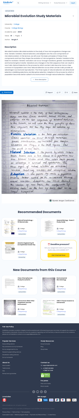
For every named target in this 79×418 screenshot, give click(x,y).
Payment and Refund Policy (38, 414)
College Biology (17, 28)
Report (50, 92)
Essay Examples (45, 344)
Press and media (46, 383)
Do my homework (7, 357)
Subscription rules (7, 414)
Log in (73, 3)
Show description (40, 80)
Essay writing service (8, 344)
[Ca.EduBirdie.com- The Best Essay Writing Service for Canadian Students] (4, 401)
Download (8, 92)
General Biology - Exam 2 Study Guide (65, 221)
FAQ (3, 371)
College (16, 24)
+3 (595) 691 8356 (48, 368)
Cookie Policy (52, 414)
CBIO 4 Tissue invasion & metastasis (65, 301)
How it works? (6, 365)
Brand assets (45, 386)
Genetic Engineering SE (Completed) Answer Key (26, 244)
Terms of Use (16, 412)
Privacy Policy (6, 412)
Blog (42, 346)
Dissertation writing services (10, 354)
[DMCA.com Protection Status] (59, 375)
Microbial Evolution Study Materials (33, 16)
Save (75, 92)
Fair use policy (25, 412)
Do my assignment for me (10, 349)
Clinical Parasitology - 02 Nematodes (26, 221)
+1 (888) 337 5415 (48, 370)
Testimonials (6, 368)
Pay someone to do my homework (12, 346)
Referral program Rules (21, 414)
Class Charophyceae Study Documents (25, 279)
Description (10, 47)
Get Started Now (58, 255)
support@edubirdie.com (33, 334)
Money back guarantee (9, 373)
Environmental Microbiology (62, 279)
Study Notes (44, 349)
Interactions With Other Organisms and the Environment (26, 302)
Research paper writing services (11, 352)
